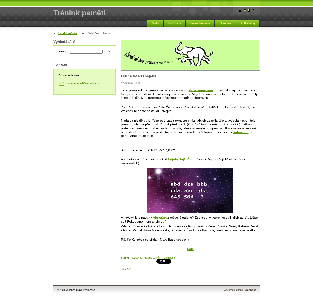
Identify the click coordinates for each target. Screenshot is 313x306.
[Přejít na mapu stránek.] (244, 10)
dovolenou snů (201, 90)
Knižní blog (248, 23)
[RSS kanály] (254, 10)
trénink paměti (152, 257)
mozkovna (136, 257)
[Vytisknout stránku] (249, 10)
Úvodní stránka (67, 33)
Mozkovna (174, 23)
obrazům (160, 217)
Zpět (128, 268)
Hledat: (63, 51)
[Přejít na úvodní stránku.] (240, 10)
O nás (155, 23)
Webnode (250, 290)
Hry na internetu (200, 23)
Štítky (124, 257)
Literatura (225, 23)
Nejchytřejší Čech (181, 159)
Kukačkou (241, 132)
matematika (168, 257)
